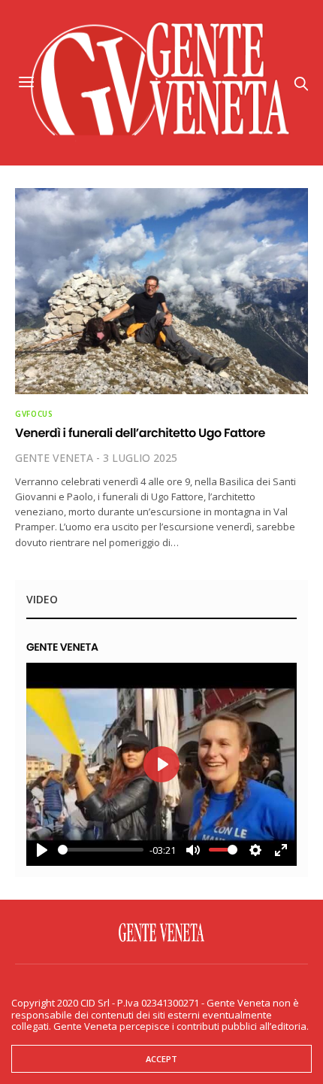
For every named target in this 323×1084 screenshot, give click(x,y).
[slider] (100, 850)
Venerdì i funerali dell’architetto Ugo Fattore (140, 433)
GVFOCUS (34, 414)
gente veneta (54, 458)
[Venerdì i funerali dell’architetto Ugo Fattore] (161, 291)
